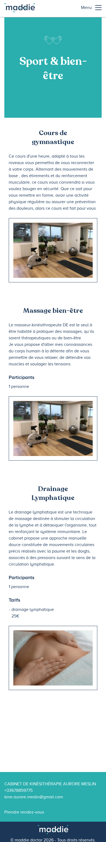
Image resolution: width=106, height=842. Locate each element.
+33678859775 (18, 790)
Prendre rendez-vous (24, 812)
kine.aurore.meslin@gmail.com (33, 797)
